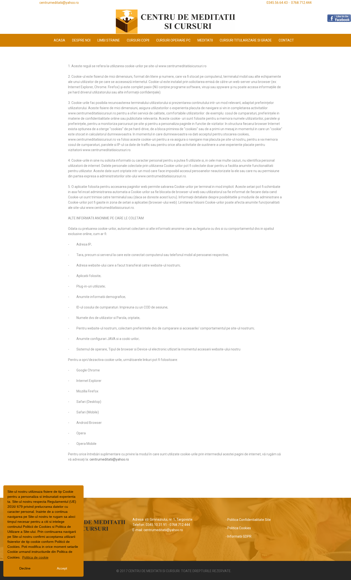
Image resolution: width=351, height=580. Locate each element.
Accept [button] (62, 568)
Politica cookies (239, 528)
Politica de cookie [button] (35, 557)
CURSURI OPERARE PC (173, 40)
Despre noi (81, 40)
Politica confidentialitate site (249, 520)
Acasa (59, 40)
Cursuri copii (138, 40)
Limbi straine (108, 40)
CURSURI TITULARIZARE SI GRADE (246, 40)
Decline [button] (25, 568)
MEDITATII (205, 40)
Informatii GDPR (239, 536)
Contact (286, 40)
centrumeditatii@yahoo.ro (109, 459)
